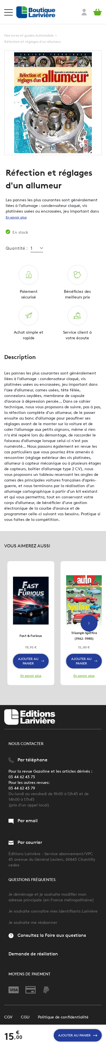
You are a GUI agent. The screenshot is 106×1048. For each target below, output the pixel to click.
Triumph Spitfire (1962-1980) (84, 636)
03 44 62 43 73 (21, 777)
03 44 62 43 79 (21, 788)
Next (89, 623)
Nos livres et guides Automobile (29, 35)
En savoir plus (16, 217)
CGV (8, 1017)
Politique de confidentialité (63, 1017)
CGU (25, 1017)
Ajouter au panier (74, 1035)
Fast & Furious (31, 636)
